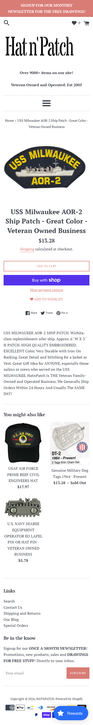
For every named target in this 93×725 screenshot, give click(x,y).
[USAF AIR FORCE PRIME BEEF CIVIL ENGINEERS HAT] (23, 442)
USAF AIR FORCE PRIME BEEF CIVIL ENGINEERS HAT (23, 474)
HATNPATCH (45, 699)
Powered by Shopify (69, 699)
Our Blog (11, 619)
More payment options (46, 290)
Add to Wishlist (48, 299)
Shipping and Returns (22, 613)
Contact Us (13, 607)
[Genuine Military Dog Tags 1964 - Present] (69, 443)
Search (9, 601)
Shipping (27, 249)
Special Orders (16, 625)
